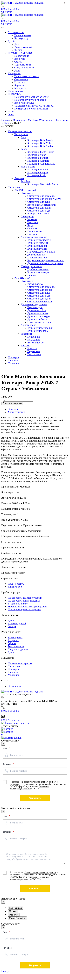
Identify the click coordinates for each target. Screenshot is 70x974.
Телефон (7, 764)
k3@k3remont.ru (10, 720)
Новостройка (15, 637)
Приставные (34, 354)
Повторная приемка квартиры (24, 609)
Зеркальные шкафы (38, 272)
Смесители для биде (38, 210)
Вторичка (13, 640)
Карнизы (13, 360)
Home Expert (28, 166)
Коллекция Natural (37, 169)
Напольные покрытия (20, 131)
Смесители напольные (39, 301)
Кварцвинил (21, 134)
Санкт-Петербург (17, 918)
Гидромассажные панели (41, 251)
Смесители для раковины (41, 196)
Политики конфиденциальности (50, 784)
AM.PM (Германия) (25, 190)
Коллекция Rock (36, 175)
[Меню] (2, 27)
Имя (5, 748)
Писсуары (33, 234)
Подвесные (33, 351)
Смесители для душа (38, 201)
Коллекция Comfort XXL (41, 163)
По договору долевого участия (25, 597)
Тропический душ (37, 257)
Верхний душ (34, 307)
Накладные (33, 339)
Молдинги (14, 363)
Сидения (32, 228)
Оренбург (6, 11)
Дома (11, 620)
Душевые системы (37, 242)
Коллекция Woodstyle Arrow (42, 184)
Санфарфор (27, 216)
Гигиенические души (39, 322)
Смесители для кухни (39, 207)
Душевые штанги (37, 248)
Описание (13, 409)
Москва (12, 911)
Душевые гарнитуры (38, 316)
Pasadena (25, 181)
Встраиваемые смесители (41, 204)
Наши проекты (16, 583)
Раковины (32, 222)
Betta (23, 137)
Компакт (32, 348)
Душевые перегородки (40, 328)
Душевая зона (28, 325)
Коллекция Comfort (38, 160)
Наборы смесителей (38, 213)
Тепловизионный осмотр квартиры (27, 606)
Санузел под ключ (18, 649)
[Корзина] (35, 728)
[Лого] (22, 2)
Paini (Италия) (22, 278)
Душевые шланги (37, 245)
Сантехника (14, 187)
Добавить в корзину (12, 403)
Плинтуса (13, 357)
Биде (30, 225)
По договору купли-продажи (24, 600)
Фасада (12, 626)
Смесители (27, 193)
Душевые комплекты (39, 240)
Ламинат (19, 178)
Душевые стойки (36, 310)
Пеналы (31, 275)
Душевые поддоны (37, 330)
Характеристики (17, 412)
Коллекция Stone (36, 154)
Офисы (12, 643)
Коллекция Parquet (37, 157)
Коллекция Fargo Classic (40, 152)
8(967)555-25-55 (10, 8)
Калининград (15, 908)
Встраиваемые (35, 284)
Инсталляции (34, 231)
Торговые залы (16, 646)
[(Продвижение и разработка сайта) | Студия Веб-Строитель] (15, 723)
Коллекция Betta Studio (40, 146)
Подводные (33, 336)
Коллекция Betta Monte (40, 140)
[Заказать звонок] (11, 737)
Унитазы (32, 219)
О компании (14, 686)
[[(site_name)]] (22, 691)
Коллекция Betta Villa (39, 143)
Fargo (24, 149)
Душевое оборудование (34, 237)
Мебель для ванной (31, 266)
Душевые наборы (37, 319)
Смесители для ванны (39, 289)
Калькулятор (15, 586)
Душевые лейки (36, 254)
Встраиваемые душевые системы (45, 260)
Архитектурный (17, 623)
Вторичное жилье (18, 603)
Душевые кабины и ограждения (45, 263)
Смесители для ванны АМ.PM (44, 198)
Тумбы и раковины (38, 269)
